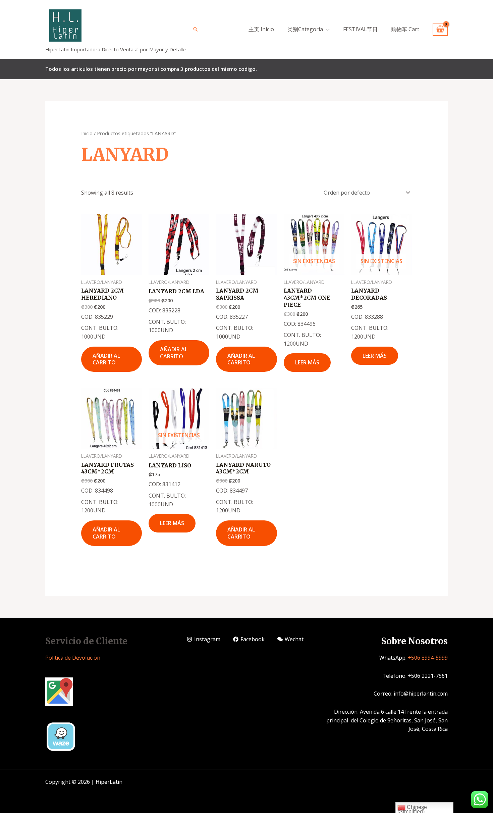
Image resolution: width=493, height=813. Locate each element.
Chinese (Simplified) (412, 808)
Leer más (307, 362)
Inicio (87, 133)
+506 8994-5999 (428, 657)
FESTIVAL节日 (360, 29)
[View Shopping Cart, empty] (440, 29)
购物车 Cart (405, 29)
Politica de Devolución (72, 657)
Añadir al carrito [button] (106, 359)
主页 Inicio (261, 29)
